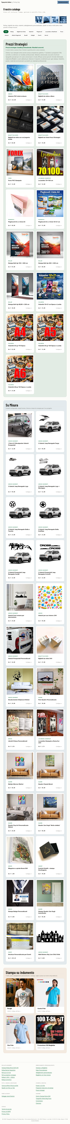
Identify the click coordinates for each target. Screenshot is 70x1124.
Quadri (26, 35)
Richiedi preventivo (63, 2)
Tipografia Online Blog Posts (43, 1098)
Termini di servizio (7, 1109)
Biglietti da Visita (21, 31)
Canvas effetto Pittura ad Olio (10, 1085)
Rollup (12, 31)
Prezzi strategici (40, 1090)
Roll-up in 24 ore (6, 1072)
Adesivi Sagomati (16, 35)
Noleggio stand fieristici (8, 1096)
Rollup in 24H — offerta (8, 1077)
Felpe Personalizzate (41, 1070)
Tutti (6, 31)
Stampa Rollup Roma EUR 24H (10, 1067)
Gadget (33, 35)
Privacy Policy (6, 1114)
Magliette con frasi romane (43, 1075)
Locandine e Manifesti (51, 31)
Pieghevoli (39, 31)
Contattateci (39, 1101)
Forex (61, 31)
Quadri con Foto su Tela (8, 1088)
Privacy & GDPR (6, 1111)
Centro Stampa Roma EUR (43, 1096)
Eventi (39, 35)
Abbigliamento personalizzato (44, 1072)
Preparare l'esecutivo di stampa (44, 1088)
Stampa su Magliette (41, 1067)
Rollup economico (6, 1079)
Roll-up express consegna (9, 1075)
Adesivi (7, 35)
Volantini (31, 31)
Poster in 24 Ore (40, 1085)
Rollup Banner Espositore (8, 1070)
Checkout (38, 1103)
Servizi (46, 35)
